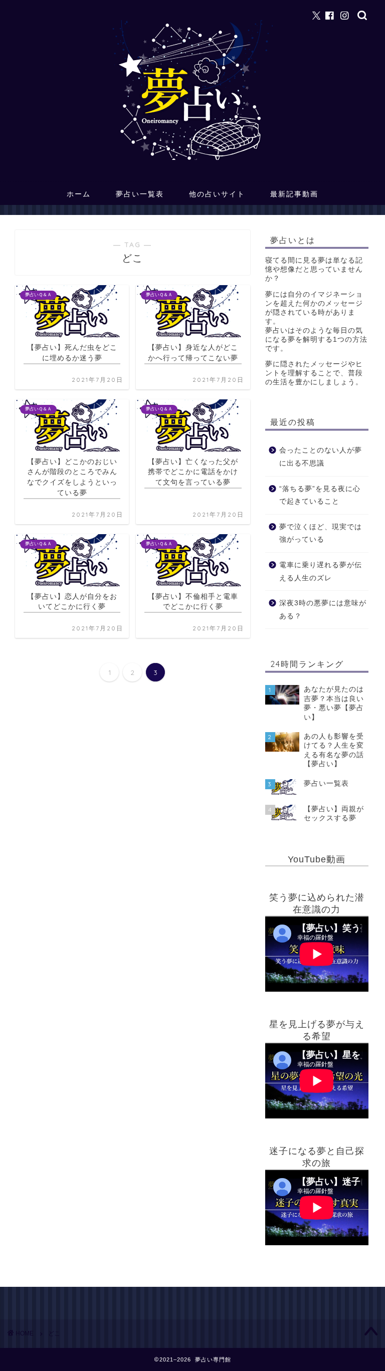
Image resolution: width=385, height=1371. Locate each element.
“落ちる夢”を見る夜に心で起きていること (319, 495)
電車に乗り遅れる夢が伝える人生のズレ (320, 571)
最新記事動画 (294, 193)
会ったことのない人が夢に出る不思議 (320, 456)
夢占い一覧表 (140, 193)
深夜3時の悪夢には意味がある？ (322, 609)
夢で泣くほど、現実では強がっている (320, 533)
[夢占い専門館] (192, 159)
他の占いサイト (217, 193)
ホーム (79, 193)
